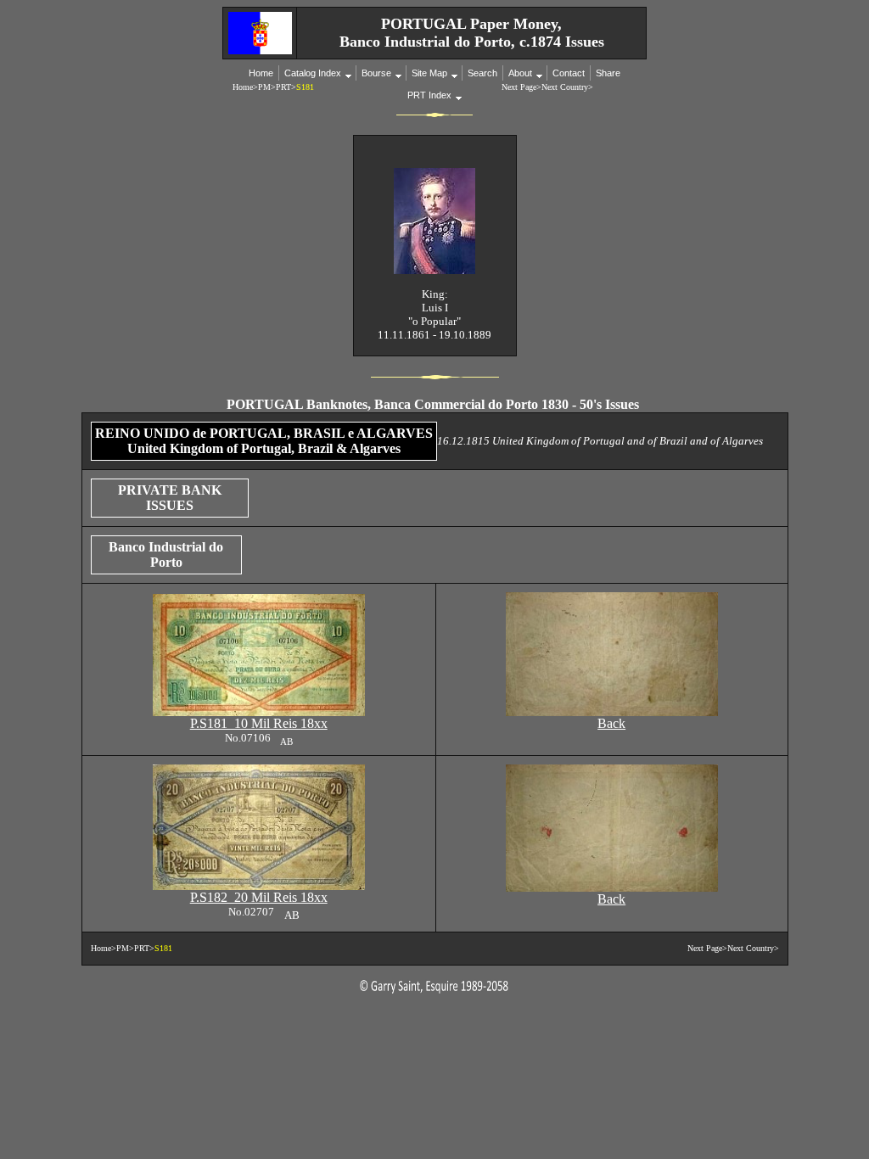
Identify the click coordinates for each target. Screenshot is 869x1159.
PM (264, 87)
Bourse (376, 73)
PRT (283, 87)
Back (611, 723)
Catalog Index (312, 73)
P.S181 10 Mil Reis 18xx (259, 723)
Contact (568, 73)
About (520, 73)
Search (482, 73)
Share (608, 73)
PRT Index (429, 95)
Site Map (429, 73)
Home (261, 73)
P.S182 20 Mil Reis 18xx (259, 897)
